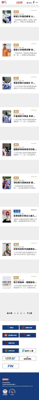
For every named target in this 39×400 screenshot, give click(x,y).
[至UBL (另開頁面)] (28, 335)
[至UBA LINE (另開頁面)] (10, 335)
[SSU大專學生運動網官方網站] (19, 2)
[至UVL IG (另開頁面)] (10, 350)
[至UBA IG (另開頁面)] (28, 327)
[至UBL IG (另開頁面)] (10, 343)
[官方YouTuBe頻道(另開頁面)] (29, 2)
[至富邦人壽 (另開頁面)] (28, 350)
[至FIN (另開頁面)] (10, 366)
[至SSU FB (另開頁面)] (10, 327)
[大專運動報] (36, 2)
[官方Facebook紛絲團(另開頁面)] (33, 2)
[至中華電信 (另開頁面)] (10, 358)
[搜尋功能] (5, 2)
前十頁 (9, 313)
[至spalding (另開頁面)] (28, 358)
